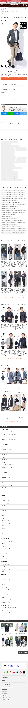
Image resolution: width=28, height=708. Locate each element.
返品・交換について (5, 693)
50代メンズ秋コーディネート (6, 196)
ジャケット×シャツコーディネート (7, 204)
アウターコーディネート (18, 196)
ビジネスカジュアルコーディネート (6, 12)
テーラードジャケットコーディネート (8, 208)
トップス (3, 495)
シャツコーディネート (5, 202)
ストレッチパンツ (5, 551)
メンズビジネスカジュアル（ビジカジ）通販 (7, 11)
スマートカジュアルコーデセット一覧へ (14, 421)
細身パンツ (4, 556)
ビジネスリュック (5, 584)
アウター (3, 469)
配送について (4, 688)
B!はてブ (4, 113)
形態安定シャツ (5, 510)
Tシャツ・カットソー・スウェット (9, 503)
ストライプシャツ (5, 520)
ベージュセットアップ (6, 615)
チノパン (4, 543)
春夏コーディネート (21, 222)
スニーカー (4, 571)
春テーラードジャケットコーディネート (8, 222)
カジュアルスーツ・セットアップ (9, 605)
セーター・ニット (5, 505)
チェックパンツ (5, 553)
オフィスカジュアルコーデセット (9, 436)
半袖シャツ (4, 528)
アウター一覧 (4, 472)
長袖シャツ (4, 525)
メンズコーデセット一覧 (7, 431)
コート (3, 482)
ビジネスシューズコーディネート (20, 210)
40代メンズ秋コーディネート (6, 194)
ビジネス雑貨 (4, 587)
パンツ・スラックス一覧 (7, 541)
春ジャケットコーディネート (17, 220)
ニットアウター (5, 487)
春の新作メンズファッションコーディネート (7, 13)
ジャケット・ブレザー (6, 475)
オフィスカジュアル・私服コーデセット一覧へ (14, 358)
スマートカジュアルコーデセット (9, 439)
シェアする (17, 113)
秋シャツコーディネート (6, 226)
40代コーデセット (5, 444)
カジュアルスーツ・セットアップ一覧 (10, 607)
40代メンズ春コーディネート (18, 192)
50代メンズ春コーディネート (18, 194)
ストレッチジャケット (6, 480)
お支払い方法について (6, 691)
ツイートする (23, 113)
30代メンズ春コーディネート (18, 190)
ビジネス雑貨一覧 (5, 589)
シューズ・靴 (4, 561)
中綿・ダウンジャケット (7, 485)
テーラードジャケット (6, 477)
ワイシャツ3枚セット (6, 523)
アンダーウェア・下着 (6, 599)
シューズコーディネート (16, 202)
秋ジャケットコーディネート (17, 226)
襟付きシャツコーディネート (6, 230)
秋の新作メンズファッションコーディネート (7, 14)
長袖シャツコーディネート (6, 232)
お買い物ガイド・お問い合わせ (7, 686)
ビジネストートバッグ (6, 579)
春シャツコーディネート (6, 220)
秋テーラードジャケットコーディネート (8, 228)
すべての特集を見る (23, 652)
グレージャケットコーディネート (20, 198)
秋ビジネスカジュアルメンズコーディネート (9, 178)
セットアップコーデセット (7, 464)
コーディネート (17, 11)
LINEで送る (10, 113)
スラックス (4, 546)
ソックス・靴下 (5, 594)
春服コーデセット (5, 454)
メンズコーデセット (5, 429)
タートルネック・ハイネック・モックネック (11, 535)
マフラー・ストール (6, 602)
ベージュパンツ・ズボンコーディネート (8, 214)
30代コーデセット (5, 442)
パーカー (4, 492)
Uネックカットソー (6, 533)
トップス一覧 (4, 497)
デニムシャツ (4, 515)
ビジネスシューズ (5, 566)
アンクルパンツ (5, 558)
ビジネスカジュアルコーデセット (9, 434)
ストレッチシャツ (5, 513)
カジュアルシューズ (6, 569)
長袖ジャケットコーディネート (18, 232)
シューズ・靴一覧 (5, 564)
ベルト (3, 592)
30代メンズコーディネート (6, 190)
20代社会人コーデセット (7, 449)
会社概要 (3, 679)
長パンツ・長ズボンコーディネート (19, 230)
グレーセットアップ (6, 612)
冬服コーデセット (5, 462)
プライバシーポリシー (6, 697)
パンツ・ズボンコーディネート (7, 210)
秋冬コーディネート (21, 228)
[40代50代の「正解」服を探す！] (25, 9)
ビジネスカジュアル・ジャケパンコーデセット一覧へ (14, 297)
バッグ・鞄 (3, 574)
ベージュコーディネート (6, 212)
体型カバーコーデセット (7, 467)
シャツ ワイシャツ (6, 500)
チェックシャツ (5, 518)
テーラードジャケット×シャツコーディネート (9, 206)
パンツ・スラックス (5, 538)
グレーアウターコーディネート (7, 198)
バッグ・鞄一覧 (5, 577)
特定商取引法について (6, 699)
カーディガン (4, 490)
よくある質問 (4, 695)
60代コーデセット (5, 452)
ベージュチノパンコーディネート (18, 212)
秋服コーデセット (5, 459)
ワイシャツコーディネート (6, 216)
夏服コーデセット (5, 457)
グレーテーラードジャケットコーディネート (9, 200)
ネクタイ (4, 597)
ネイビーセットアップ (6, 610)
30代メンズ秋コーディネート (6, 192)
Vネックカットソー (6, 530)
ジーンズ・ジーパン (6, 548)
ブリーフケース (5, 582)
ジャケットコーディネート (20, 204)
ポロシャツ (4, 508)
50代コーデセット (5, 447)
